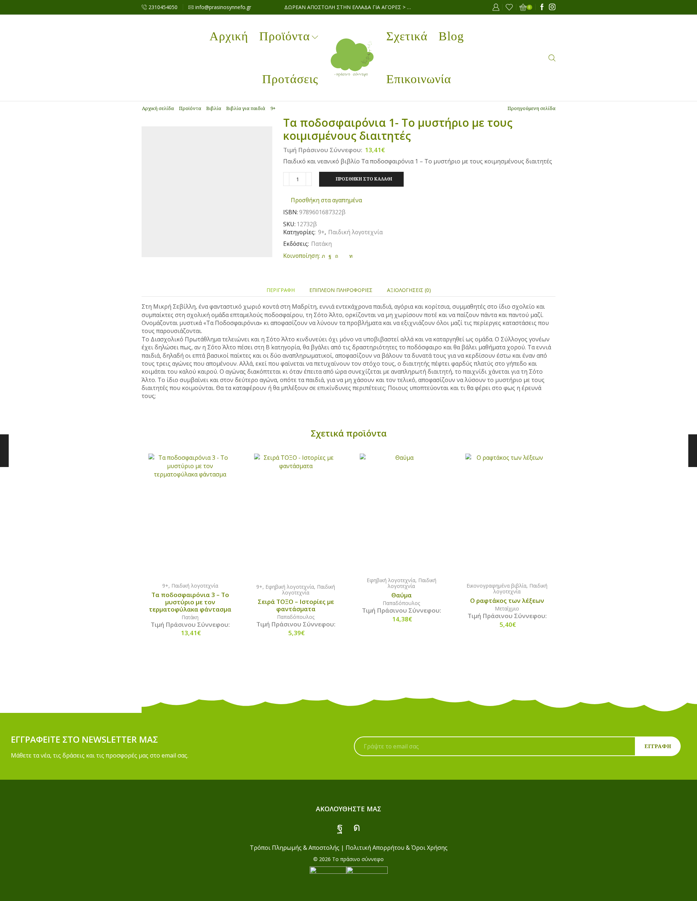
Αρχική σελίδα (158, 108)
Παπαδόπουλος (295, 616)
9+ (273, 108)
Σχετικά (407, 36)
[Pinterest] (336, 255)
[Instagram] (552, 7)
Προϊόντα (284, 36)
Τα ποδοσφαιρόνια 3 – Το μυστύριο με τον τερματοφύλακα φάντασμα (190, 602)
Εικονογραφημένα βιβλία (496, 585)
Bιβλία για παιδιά (245, 108)
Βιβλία (213, 108)
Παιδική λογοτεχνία (355, 232)
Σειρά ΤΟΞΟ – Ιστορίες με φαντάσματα (296, 605)
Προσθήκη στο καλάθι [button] (197, 514)
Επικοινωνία (418, 79)
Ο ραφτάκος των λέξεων (507, 600)
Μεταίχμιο (507, 608)
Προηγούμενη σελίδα (531, 108)
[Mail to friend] (343, 255)
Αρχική (228, 36)
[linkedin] (349, 255)
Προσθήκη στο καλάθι (364, 179)
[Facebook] (542, 7)
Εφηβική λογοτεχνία (289, 586)
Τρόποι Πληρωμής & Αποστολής (294, 848)
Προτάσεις (290, 79)
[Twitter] (323, 255)
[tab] (280, 290)
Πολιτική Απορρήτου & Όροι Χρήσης (397, 848)
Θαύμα (401, 595)
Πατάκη (321, 244)
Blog (451, 36)
